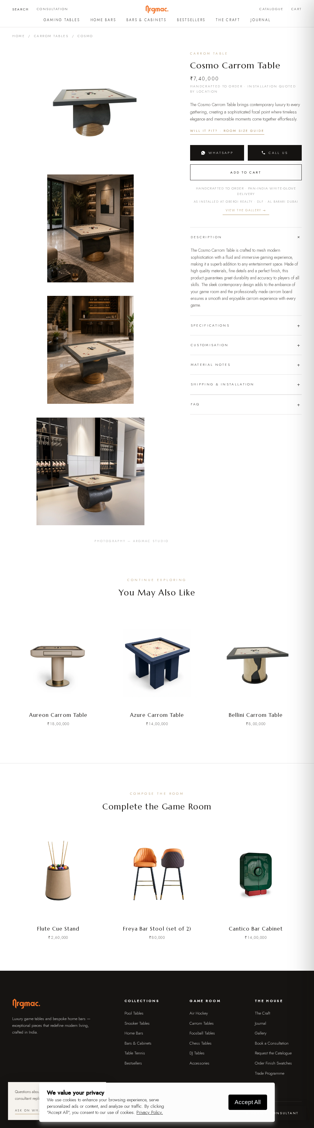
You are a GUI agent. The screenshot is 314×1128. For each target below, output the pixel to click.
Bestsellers (191, 19)
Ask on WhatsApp (34, 1110)
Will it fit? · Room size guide (227, 130)
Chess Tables (201, 1043)
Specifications (210, 325)
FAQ (195, 404)
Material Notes (211, 364)
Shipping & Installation (223, 384)
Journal (260, 19)
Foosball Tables (202, 1033)
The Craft (228, 19)
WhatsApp (221, 152)
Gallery (260, 1033)
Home (18, 36)
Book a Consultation (272, 1043)
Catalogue (271, 8)
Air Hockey (199, 1013)
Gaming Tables (62, 19)
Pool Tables (134, 1013)
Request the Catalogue (273, 1053)
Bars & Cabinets (146, 19)
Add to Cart (245, 172)
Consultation (52, 8)
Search (20, 9)
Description (206, 237)
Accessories (199, 1063)
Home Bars (103, 19)
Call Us (278, 152)
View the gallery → (246, 210)
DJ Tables (197, 1053)
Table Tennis (134, 1053)
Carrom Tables (51, 36)
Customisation (210, 344)
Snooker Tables (137, 1023)
